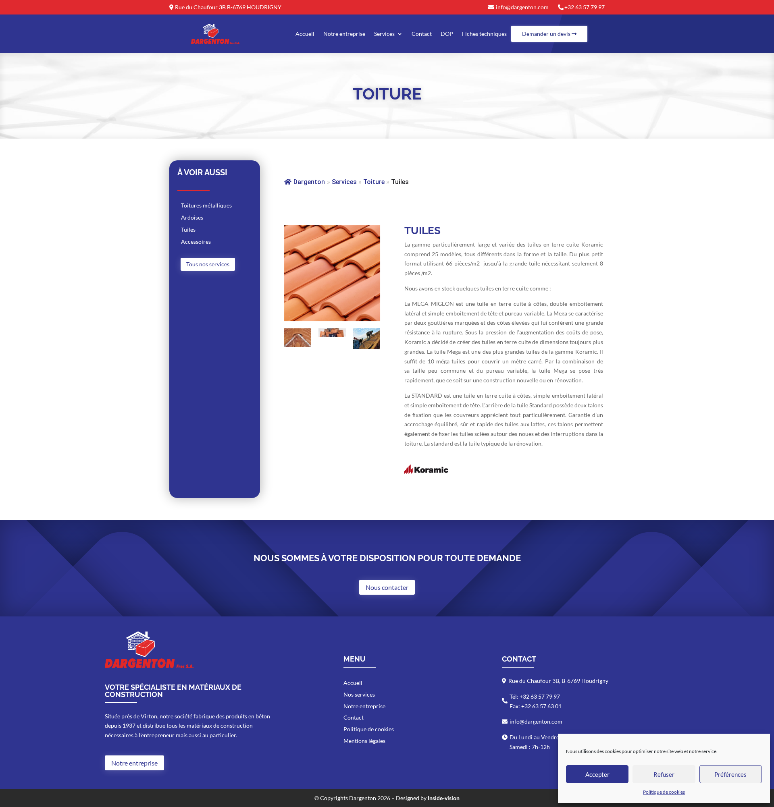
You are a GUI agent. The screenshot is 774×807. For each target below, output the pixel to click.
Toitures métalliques (206, 206)
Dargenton (309, 182)
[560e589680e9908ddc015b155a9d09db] (332, 335)
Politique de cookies (664, 792)
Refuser (663, 774)
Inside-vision (444, 798)
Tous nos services (207, 264)
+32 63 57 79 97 (584, 7)
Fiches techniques (484, 33)
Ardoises (192, 218)
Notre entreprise (344, 33)
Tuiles (188, 230)
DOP (447, 33)
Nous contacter (387, 587)
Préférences (730, 774)
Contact (422, 33)
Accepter (597, 774)
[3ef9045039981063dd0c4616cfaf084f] (298, 345)
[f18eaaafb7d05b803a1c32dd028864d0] (367, 346)
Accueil (304, 33)
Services (384, 33)
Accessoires (196, 242)
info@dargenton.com (522, 7)
